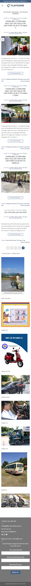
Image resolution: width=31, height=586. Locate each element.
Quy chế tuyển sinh (9, 210)
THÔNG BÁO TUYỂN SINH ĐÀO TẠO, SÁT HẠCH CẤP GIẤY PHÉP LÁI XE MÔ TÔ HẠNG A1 (15, 159)
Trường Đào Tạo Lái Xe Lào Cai (18, 33)
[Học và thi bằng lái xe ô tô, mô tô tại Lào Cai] (15, 5)
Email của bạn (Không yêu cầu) (15, 557)
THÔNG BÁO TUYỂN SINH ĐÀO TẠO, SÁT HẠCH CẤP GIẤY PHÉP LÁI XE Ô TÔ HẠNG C (15, 24)
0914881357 (12, 531)
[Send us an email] (2, 534)
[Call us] (4, 534)
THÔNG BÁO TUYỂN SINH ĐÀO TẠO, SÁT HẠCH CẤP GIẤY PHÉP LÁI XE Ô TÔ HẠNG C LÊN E (15, 92)
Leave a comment (25, 81)
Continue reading (15, 73)
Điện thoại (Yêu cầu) (15, 564)
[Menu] (2, 5)
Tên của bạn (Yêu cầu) (15, 550)
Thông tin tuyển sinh (10, 18)
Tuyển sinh (15, 19)
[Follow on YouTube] (6, 534)
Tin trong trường (21, 18)
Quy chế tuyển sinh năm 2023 (15, 212)
